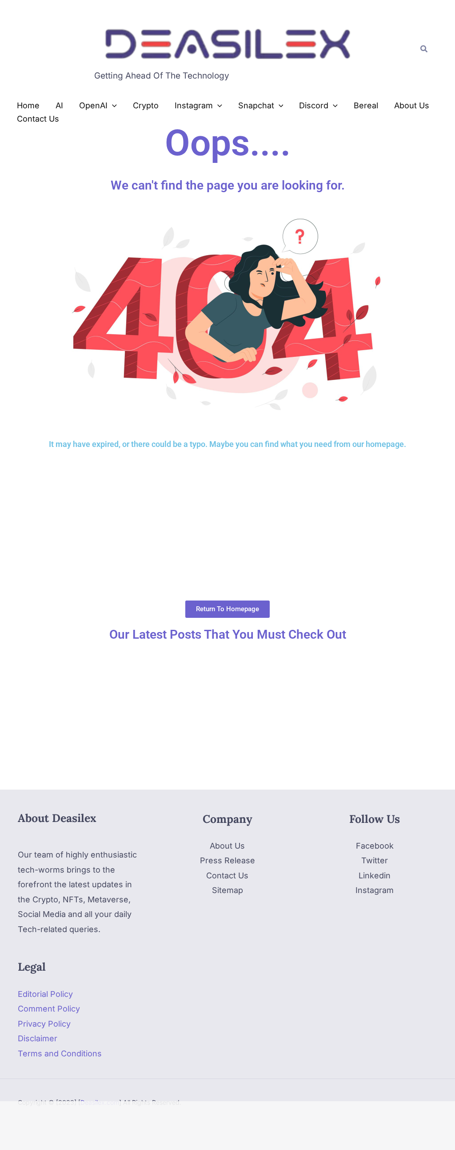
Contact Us (227, 875)
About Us (227, 845)
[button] (424, 49)
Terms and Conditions (60, 1053)
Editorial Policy (45, 994)
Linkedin (375, 875)
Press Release (227, 860)
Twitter (374, 860)
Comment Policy (49, 1008)
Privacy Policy (44, 1023)
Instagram (374, 890)
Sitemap (227, 890)
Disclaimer (37, 1038)
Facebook (375, 845)
